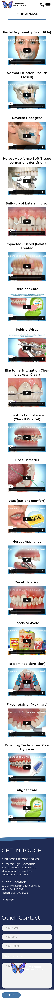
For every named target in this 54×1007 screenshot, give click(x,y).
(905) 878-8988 (19, 892)
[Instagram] (10, 906)
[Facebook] (4, 906)
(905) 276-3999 (19, 874)
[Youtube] (16, 906)
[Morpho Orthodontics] (14, 5)
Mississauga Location (18, 864)
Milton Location (14, 882)
